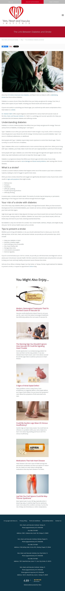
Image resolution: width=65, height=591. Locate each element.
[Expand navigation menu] (63, 15)
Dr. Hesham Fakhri (7, 114)
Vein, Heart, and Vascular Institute (10, 39)
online (31, 266)
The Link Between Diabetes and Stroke (34, 39)
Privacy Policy (23, 521)
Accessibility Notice (47, 521)
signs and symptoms (13, 179)
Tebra (39, 585)
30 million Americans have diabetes (18, 95)
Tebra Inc (15, 521)
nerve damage (26, 161)
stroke (13, 110)
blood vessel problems (39, 161)
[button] (32, 2)
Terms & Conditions (34, 521)
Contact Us (58, 521)
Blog (22, 39)
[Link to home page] (22, 15)
